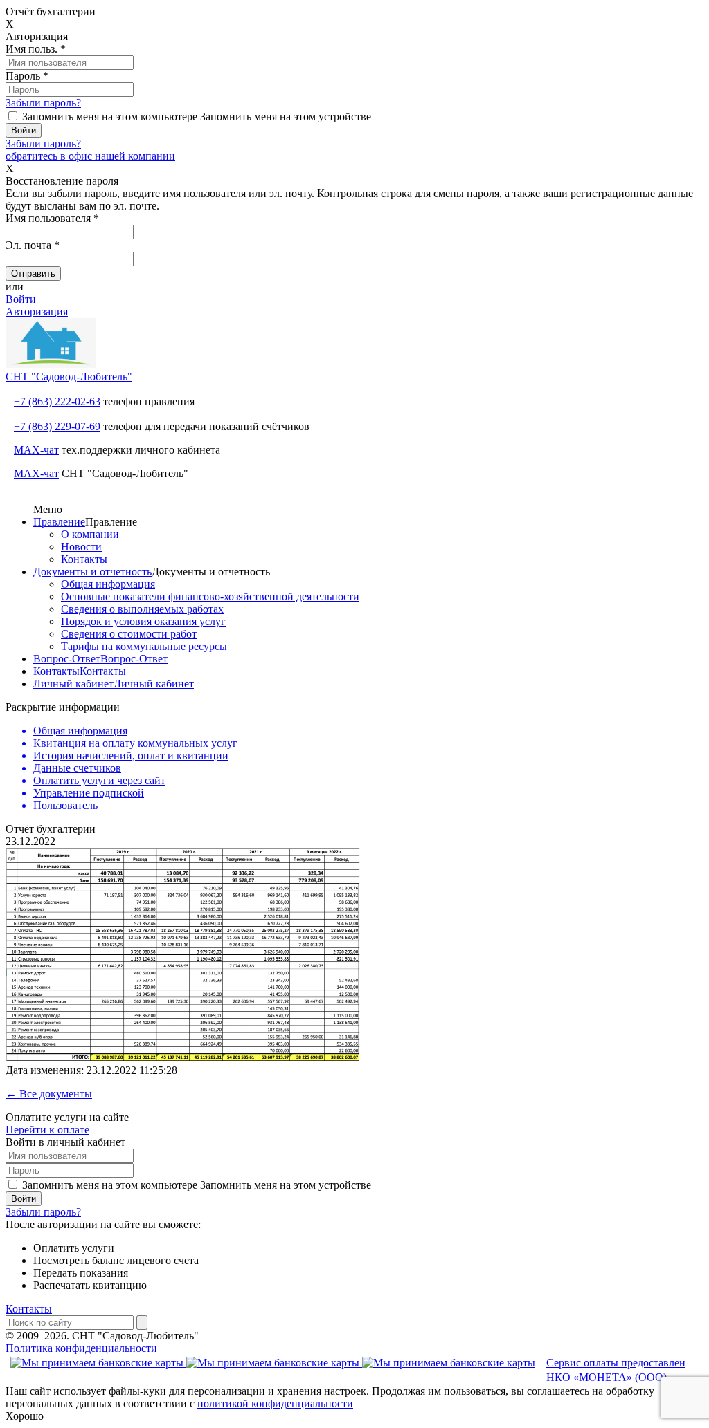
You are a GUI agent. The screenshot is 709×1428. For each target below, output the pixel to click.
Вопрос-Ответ (66, 659)
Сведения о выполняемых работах (142, 609)
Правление (59, 522)
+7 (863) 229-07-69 (57, 426)
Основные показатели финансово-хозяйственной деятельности (210, 596)
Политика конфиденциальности (81, 1348)
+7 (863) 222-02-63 (57, 401)
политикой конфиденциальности (275, 1403)
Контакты (84, 559)
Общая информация (108, 584)
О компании (90, 534)
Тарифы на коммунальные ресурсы (144, 646)
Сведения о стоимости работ (129, 634)
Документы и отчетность (92, 571)
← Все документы (49, 1094)
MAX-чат (36, 450)
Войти (21, 299)
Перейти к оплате (47, 1129)
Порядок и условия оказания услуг (143, 621)
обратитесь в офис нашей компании (90, 156)
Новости (81, 547)
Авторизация (37, 311)
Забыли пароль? (43, 103)
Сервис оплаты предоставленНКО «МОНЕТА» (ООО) (615, 1370)
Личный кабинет (73, 683)
